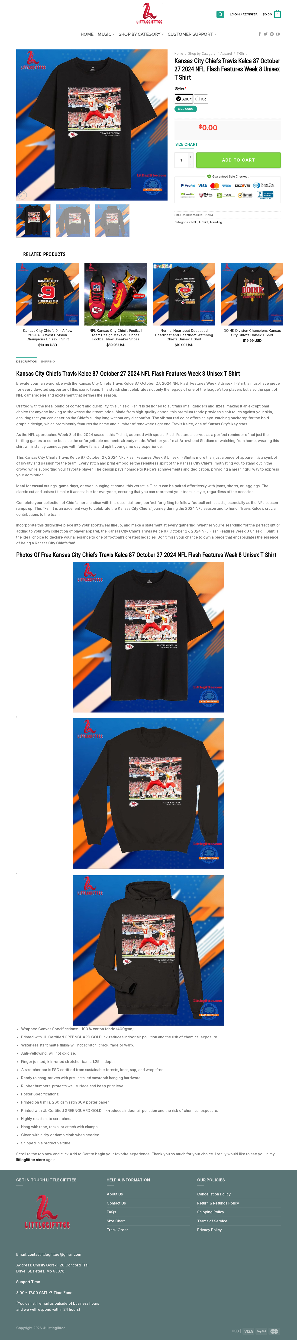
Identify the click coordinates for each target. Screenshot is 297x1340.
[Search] (220, 14)
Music (104, 34)
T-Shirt (242, 53)
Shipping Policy (210, 1212)
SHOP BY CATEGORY (140, 34)
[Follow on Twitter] (266, 34)
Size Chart (116, 1221)
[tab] (26, 361)
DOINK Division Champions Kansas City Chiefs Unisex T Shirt (252, 333)
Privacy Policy (209, 1229)
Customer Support (190, 34)
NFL (194, 222)
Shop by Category (202, 53)
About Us (115, 1194)
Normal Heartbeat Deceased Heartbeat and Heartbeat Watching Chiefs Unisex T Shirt (184, 335)
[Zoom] (22, 195)
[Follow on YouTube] (278, 34)
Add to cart (238, 160)
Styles (181, 88)
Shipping (47, 361)
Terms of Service (212, 1221)
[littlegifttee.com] (148, 14)
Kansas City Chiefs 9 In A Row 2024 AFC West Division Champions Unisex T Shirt (47, 335)
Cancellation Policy (214, 1194)
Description (26, 361)
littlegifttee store (30, 1159)
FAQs (111, 1212)
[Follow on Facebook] (259, 34)
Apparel (226, 53)
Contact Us (116, 1203)
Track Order (117, 1229)
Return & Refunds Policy (218, 1203)
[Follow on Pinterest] (272, 34)
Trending (216, 222)
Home (87, 34)
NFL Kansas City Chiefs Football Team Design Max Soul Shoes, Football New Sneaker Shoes (116, 335)
